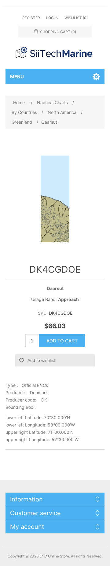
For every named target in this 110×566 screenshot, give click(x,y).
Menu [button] (17, 77)
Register (31, 18)
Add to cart (62, 340)
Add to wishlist (41, 360)
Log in (52, 18)
